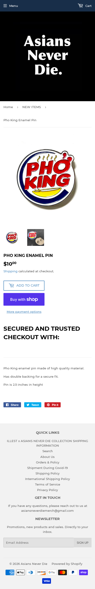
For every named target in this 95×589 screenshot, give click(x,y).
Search (47, 451)
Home (8, 107)
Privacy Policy (47, 490)
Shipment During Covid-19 (47, 468)
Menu (13, 6)
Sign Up (83, 542)
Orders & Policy (47, 462)
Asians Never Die (34, 564)
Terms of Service (47, 484)
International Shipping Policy (47, 479)
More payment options (24, 311)
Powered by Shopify (67, 564)
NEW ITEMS (31, 107)
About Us (47, 457)
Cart (88, 6)
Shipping (10, 271)
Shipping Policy (47, 473)
